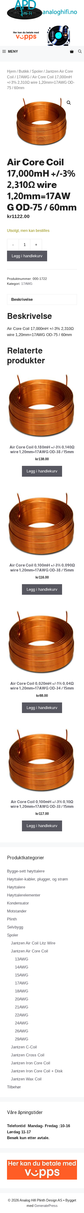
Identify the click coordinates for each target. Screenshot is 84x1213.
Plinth (12, 919)
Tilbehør (14, 1087)
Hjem (11, 71)
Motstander (17, 911)
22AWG (21, 1015)
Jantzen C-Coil (24, 1047)
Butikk (24, 71)
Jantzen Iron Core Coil (30, 1063)
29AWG (21, 1039)
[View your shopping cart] (72, 51)
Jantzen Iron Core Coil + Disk (37, 1071)
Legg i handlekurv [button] (42, 471)
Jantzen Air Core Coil (29, 951)
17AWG (23, 77)
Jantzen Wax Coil (26, 1079)
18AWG (21, 991)
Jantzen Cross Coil (27, 1055)
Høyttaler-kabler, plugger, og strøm (37, 879)
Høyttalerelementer (23, 895)
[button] (80, 51)
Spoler (37, 71)
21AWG (21, 1007)
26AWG (21, 1031)
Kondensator (18, 903)
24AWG (21, 1023)
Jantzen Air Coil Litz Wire (33, 943)
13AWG (21, 959)
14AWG (21, 967)
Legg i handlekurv (27, 256)
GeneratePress (46, 1206)
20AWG (21, 999)
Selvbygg (15, 927)
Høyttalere (16, 887)
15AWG (21, 975)
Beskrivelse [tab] (22, 299)
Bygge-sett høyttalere (26, 871)
